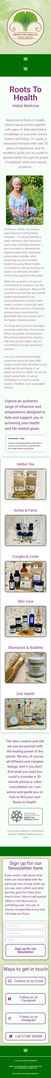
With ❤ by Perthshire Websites (25, 1074)
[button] (25, 59)
